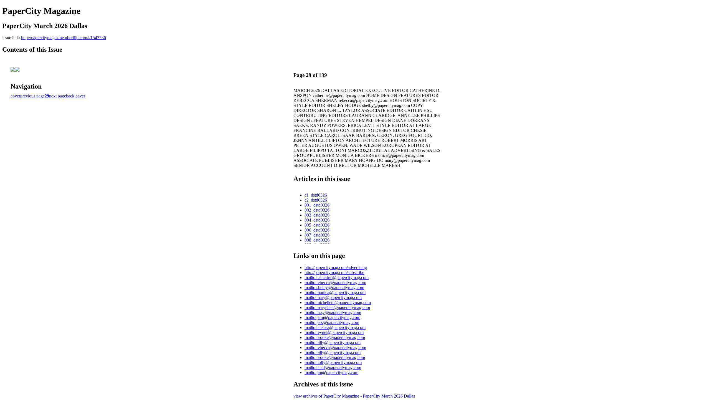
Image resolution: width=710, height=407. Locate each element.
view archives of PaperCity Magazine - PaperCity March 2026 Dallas (354, 396)
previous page (32, 96)
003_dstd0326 (317, 215)
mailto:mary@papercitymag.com (333, 297)
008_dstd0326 (317, 240)
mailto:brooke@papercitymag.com (335, 337)
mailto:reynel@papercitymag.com (334, 332)
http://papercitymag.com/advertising (336, 267)
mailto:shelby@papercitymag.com (334, 287)
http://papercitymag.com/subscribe (334, 272)
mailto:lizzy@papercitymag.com (333, 312)
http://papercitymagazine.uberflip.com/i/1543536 (63, 37)
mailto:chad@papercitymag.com (333, 367)
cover (15, 96)
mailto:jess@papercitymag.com (332, 322)
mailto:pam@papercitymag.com (332, 317)
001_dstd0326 (317, 205)
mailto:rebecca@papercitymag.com (335, 282)
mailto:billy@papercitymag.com (333, 342)
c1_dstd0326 (316, 195)
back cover (75, 96)
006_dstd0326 (317, 230)
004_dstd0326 (317, 220)
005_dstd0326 (317, 225)
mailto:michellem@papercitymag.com (338, 302)
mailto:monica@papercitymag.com (335, 292)
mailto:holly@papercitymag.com (333, 362)
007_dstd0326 (317, 235)
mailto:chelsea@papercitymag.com (335, 327)
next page (57, 96)
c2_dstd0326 (316, 200)
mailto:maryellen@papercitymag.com (337, 307)
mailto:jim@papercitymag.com (331, 372)
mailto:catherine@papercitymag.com (337, 277)
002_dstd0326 (317, 210)
